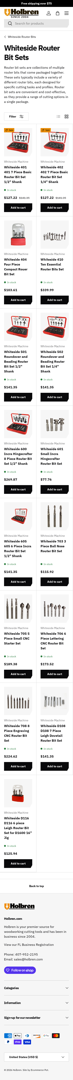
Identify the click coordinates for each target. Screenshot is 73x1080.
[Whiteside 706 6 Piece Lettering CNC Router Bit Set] (55, 609)
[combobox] (36, 23)
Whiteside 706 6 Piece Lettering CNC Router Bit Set (53, 640)
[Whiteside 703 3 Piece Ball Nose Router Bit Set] (55, 516)
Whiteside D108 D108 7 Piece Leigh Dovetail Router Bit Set (53, 733)
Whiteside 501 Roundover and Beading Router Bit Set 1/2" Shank (16, 361)
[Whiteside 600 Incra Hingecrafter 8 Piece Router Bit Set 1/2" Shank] (18, 424)
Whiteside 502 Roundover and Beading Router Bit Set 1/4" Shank (52, 361)
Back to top (36, 886)
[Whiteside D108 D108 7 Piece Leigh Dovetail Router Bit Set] (55, 701)
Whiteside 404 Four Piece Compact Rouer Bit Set (15, 266)
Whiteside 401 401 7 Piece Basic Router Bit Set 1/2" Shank (17, 174)
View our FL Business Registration (29, 945)
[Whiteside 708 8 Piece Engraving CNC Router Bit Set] (18, 701)
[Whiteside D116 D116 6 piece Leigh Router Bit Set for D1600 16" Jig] (18, 793)
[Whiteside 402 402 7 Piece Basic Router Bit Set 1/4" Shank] (55, 142)
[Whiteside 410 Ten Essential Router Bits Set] (55, 234)
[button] (57, 13)
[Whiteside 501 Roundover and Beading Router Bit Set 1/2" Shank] (18, 327)
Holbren (17, 1069)
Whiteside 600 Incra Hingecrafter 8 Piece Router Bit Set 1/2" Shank (18, 456)
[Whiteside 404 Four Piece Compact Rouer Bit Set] (18, 234)
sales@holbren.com (28, 959)
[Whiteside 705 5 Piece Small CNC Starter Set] (18, 609)
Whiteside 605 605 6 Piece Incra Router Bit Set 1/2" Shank (17, 548)
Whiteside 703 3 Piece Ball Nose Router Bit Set (53, 546)
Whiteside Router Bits (22, 37)
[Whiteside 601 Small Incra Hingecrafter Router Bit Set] (55, 424)
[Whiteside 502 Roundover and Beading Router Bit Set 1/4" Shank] (55, 327)
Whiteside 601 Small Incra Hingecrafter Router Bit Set (52, 456)
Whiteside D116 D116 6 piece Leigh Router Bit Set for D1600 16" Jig (18, 828)
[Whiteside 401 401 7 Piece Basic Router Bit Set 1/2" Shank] (18, 142)
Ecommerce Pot (39, 1069)
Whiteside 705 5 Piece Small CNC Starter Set (17, 638)
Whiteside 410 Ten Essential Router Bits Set (52, 264)
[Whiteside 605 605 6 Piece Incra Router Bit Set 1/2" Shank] (18, 516)
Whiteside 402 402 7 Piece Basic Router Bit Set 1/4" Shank (54, 174)
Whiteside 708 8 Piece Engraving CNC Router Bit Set (17, 733)
